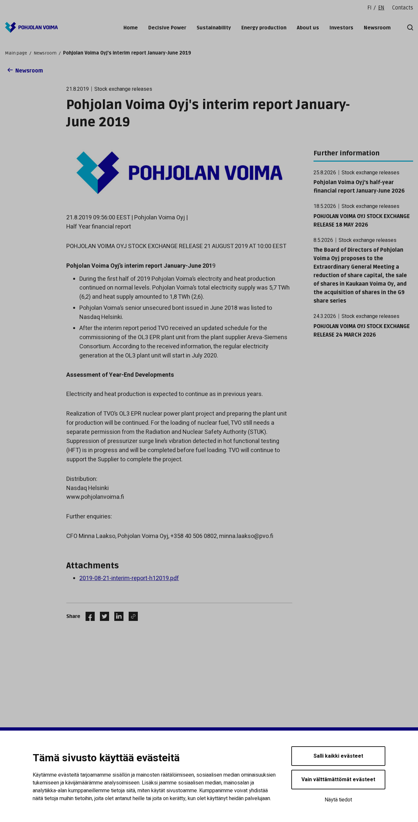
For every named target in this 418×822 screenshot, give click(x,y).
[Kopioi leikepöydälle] (131, 616)
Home (130, 28)
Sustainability (214, 28)
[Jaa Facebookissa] (87, 616)
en (381, 8)
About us (308, 28)
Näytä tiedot (338, 800)
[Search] (409, 27)
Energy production (263, 28)
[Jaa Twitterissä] (102, 616)
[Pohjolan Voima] (31, 27)
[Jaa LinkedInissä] (116, 616)
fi (369, 8)
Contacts (402, 8)
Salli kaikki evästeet (338, 756)
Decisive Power (167, 28)
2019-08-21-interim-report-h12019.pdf (129, 578)
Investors (341, 28)
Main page (16, 53)
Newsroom (377, 28)
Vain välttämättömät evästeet (338, 779)
